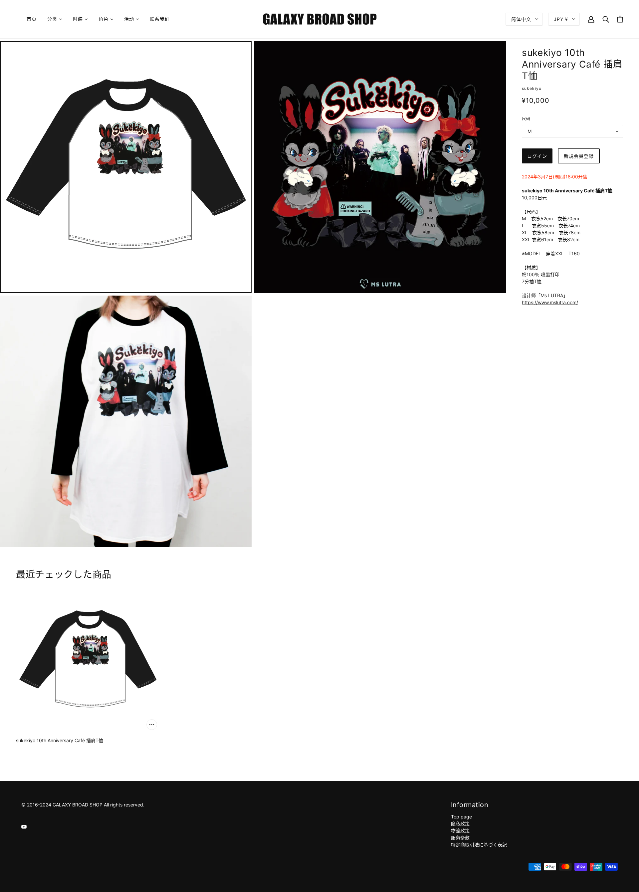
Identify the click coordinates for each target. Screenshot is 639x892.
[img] (24, 826)
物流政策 (460, 830)
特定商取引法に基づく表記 (479, 844)
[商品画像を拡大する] (126, 167)
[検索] (605, 19)
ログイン (537, 156)
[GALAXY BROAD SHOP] (320, 18)
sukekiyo (531, 88)
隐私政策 (460, 823)
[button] (550, 302)
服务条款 (460, 837)
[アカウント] (591, 19)
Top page (461, 816)
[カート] (620, 19)
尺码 (526, 118)
